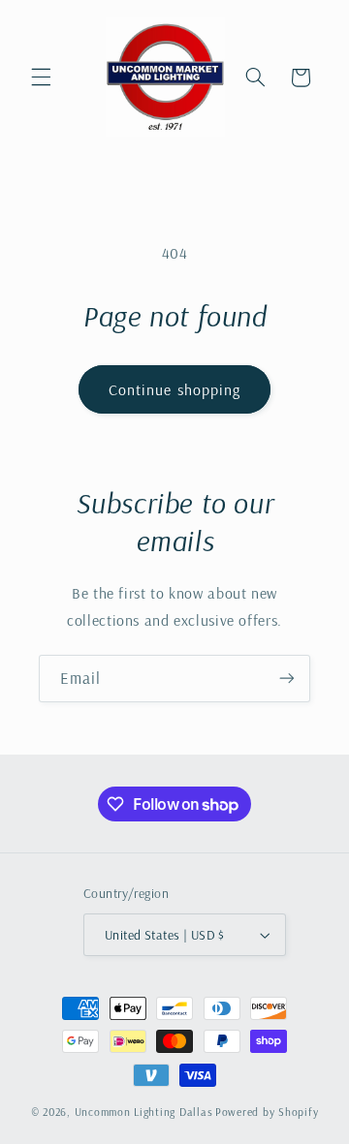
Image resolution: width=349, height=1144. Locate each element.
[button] (40, 77)
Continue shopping (174, 389)
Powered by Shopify (266, 1111)
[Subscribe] (287, 678)
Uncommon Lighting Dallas (144, 1111)
